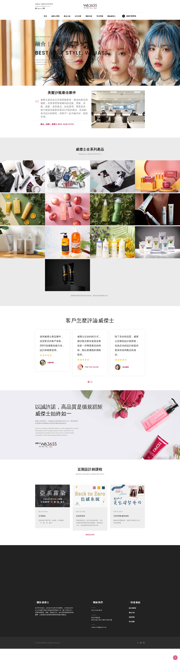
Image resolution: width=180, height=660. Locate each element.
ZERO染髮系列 (22, 172)
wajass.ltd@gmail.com (42, 6)
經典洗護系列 (67, 238)
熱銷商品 (67, 271)
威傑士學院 (55, 16)
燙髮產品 (157, 238)
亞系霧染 (42, 516)
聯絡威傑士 (111, 16)
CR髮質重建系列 (157, 172)
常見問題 (100, 16)
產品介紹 (67, 16)
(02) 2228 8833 (96, 610)
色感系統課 (80, 516)
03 (36, 70)
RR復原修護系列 (67, 205)
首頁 (45, 16)
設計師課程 (132, 608)
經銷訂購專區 (131, 16)
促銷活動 (132, 617)
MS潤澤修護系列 (22, 205)
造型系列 (157, 205)
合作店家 (78, 16)
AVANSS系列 (22, 238)
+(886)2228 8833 (47, 4)
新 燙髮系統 (67, 172)
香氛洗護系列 (112, 238)
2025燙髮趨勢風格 (121, 516)
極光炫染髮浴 (112, 172)
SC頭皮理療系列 (112, 205)
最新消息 (89, 16)
